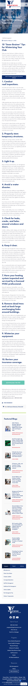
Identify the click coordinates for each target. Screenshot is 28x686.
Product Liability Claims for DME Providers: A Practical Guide (17, 540)
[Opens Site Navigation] (27, 4)
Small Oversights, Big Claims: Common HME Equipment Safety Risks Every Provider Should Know (17, 442)
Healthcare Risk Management (17, 432)
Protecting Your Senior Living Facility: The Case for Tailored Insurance (17, 553)
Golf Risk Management (6, 38)
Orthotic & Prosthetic (14, 648)
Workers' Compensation (9, 596)
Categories (6, 566)
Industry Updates (15, 459)
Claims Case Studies (8, 573)
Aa (22, 684)
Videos (14, 668)
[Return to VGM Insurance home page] (13, 4)
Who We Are (14, 629)
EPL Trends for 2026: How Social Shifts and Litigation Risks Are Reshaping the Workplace (17, 526)
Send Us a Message (14, 632)
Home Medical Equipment (14, 641)
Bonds (14, 655)
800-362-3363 (14, 625)
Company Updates (7, 576)
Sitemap (20, 677)
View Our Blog (14, 671)
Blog (7, 26)
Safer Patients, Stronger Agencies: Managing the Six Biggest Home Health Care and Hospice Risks (17, 426)
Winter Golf (20, 406)
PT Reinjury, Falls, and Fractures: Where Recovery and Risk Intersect (17, 466)
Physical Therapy (14, 645)
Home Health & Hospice (14, 643)
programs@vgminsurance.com (14, 627)
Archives (22, 566)
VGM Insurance (9, 682)
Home (3, 26)
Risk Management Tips (16, 434)
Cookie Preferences (18, 679)
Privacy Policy (6, 677)
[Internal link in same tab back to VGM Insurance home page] (14, 611)
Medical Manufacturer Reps (14, 650)
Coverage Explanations (16, 558)
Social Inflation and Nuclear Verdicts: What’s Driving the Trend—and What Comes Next (16, 479)
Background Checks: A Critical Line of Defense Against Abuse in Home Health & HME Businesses (17, 494)
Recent (14, 566)
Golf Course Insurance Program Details (14, 77)
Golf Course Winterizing (12, 406)
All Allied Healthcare (14, 657)
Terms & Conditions (14, 677)
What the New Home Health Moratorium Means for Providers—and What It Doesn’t (17, 454)
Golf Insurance (14, 652)
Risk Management (14, 666)
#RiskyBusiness (7, 570)
